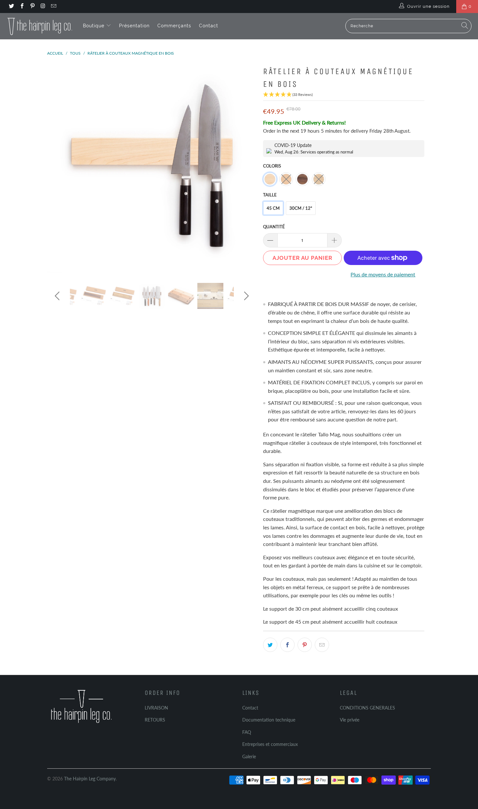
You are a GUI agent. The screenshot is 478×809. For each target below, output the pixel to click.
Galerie (249, 756)
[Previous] (58, 168)
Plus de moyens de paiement (383, 274)
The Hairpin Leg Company (90, 778)
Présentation (134, 25)
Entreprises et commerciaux (270, 744)
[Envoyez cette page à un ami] (322, 645)
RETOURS (155, 720)
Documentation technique (268, 720)
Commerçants (174, 25)
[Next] (245, 168)
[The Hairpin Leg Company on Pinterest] (32, 6)
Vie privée (349, 720)
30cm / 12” (300, 208)
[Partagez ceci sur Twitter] (270, 645)
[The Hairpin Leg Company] (40, 26)
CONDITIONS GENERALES (367, 707)
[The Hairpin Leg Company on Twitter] (11, 6)
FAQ (246, 732)
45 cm (273, 208)
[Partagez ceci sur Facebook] (287, 645)
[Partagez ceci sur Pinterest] (305, 645)
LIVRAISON (156, 707)
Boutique (94, 25)
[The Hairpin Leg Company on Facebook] (21, 6)
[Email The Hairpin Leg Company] (53, 6)
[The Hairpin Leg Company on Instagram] (43, 6)
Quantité (274, 226)
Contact (208, 25)
